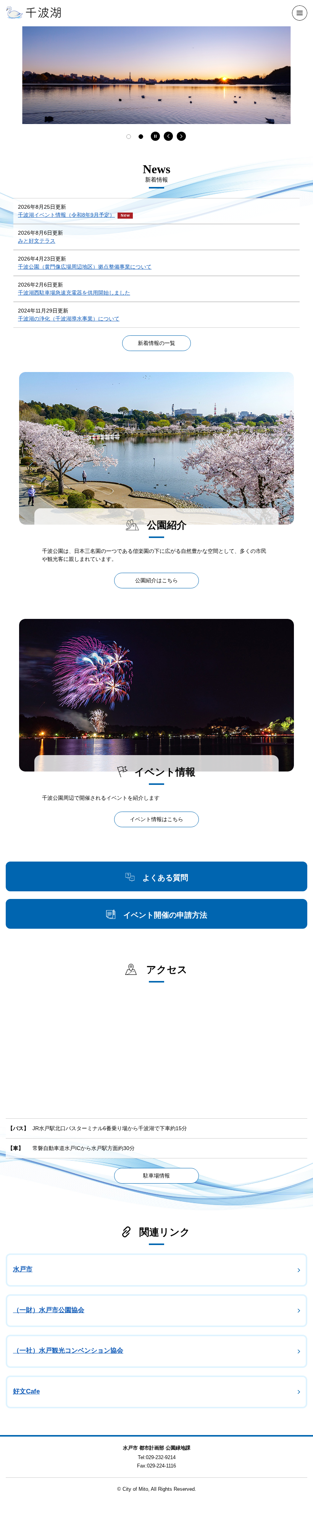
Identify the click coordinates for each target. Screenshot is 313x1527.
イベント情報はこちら (156, 819)
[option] (156, 75)
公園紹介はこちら (156, 580)
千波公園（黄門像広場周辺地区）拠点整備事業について (85, 267)
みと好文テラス (36, 241)
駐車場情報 (156, 1176)
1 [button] (128, 136)
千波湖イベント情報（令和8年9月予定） (66, 215)
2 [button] (141, 136)
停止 (155, 136)
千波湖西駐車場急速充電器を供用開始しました (74, 293)
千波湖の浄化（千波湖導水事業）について (68, 319)
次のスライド (181, 136)
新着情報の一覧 (156, 343)
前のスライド (168, 136)
